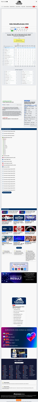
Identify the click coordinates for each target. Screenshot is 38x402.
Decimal (4, 104)
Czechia (11, 368)
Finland (11, 371)
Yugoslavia (32, 375)
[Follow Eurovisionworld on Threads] (5, 1)
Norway (25, 369)
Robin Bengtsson (8, 63)
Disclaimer (4, 109)
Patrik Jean (25, 80)
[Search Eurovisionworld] (1, 6)
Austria (4, 370)
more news (19, 247)
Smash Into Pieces (8, 55)
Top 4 (18, 30)
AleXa (8, 71)
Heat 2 (5, 150)
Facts (36, 6)
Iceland (18, 365)
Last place (5, 145)
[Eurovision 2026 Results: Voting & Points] (12, 277)
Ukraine (31, 373)
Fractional (7, 104)
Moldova (18, 375)
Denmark (11, 369)
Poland (25, 370)
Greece (11, 376)
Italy (17, 369)
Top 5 (20, 30)
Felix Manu (10, 80)
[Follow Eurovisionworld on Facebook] (1, 1)
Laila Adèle (24, 77)
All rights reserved (30, 396)
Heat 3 (5, 151)
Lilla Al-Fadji (7, 50)
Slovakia (31, 365)
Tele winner (5, 147)
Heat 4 (5, 152)
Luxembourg (19, 373)
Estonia (11, 370)
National (29, 6)
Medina (7, 52)
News (6, 6)
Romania (25, 373)
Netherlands (26, 366)
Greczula (7, 49)
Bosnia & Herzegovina (6, 375)
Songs (18, 6)
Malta (18, 374)
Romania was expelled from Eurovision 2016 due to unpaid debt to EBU (7, 252)
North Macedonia (26, 368)
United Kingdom (32, 374)
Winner (12, 30)
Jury (24, 30)
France (11, 373)
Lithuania (18, 371)
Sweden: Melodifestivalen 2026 (8, 102)
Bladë (8, 74)
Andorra (4, 366)
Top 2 (14, 30)
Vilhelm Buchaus (26, 83)
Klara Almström (27, 74)
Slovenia (31, 366)
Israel (18, 368)
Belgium (4, 374)
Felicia (7, 47)
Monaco (18, 376)
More (26, 27)
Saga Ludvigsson (8, 61)
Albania (4, 365)
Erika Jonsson (9, 77)
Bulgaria (4, 376)
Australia (4, 369)
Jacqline (8, 83)
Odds (34, 6)
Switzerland (32, 370)
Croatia (11, 365)
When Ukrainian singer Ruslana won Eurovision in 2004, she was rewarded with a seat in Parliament (15, 383)
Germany (11, 375)
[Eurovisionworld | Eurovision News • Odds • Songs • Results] (19, 3)
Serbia (25, 376)
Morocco (25, 365)
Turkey (31, 371)
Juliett (25, 71)
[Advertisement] (19, 15)
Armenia (4, 368)
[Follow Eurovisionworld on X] (4, 1)
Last (22, 30)
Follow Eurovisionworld (19, 264)
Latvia (18, 370)
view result (19, 325)
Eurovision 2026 (13, 27)
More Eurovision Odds (6, 192)
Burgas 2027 (23, 6)
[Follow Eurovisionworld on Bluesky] (7, 1)
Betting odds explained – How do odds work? (10, 118)
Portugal (25, 371)
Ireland (18, 366)
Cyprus (11, 366)
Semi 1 (18, 27)
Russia (25, 374)
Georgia (11, 374)
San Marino (25, 375)
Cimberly (7, 58)
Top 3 (16, 30)
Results (12, 6)
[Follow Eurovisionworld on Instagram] (2, 1)
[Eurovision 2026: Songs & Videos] (31, 337)
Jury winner (5, 146)
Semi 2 (23, 27)
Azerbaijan (5, 371)
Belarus (4, 373)
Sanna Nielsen (9, 60)
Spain (31, 368)
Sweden (31, 369)
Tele (26, 30)
